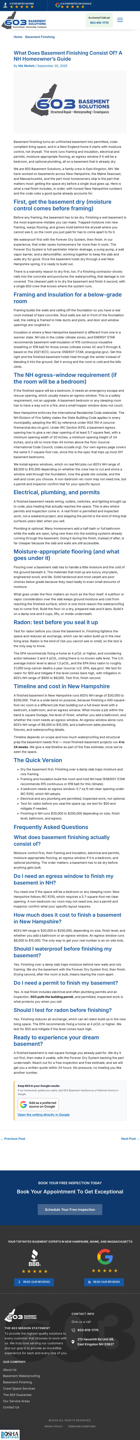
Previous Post (12, 1138)
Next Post (130, 1138)
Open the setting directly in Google (44, 1114)
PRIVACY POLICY (54, 1426)
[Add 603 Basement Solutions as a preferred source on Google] (38, 1104)
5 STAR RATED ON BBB (22, 3)
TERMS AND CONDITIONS (81, 1426)
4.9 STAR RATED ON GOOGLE (76, 3)
